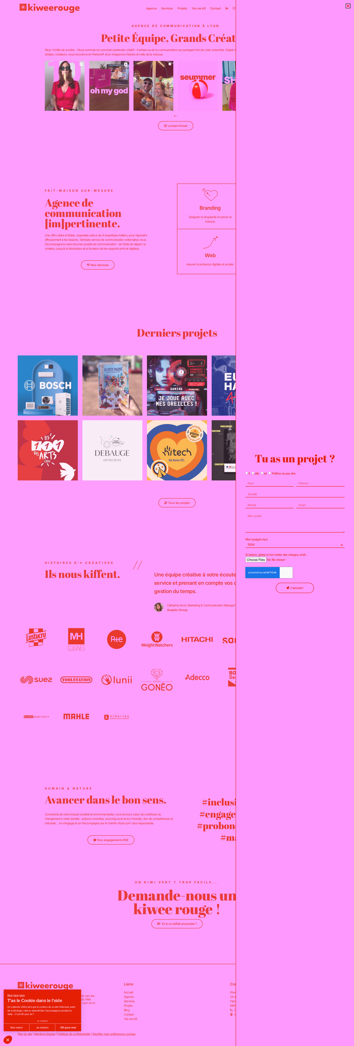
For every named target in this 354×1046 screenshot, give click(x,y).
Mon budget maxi (256, 539)
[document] (177, 523)
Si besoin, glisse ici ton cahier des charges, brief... (276, 554)
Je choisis (42, 1027)
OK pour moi (68, 1027)
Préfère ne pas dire (284, 473)
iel (265, 473)
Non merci (16, 1027)
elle (257, 473)
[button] (7, 1039)
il (249, 473)
